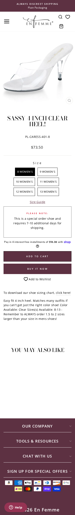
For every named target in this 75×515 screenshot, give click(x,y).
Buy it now (37, 268)
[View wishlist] (67, 16)
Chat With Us (37, 456)
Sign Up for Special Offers (37, 471)
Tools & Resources (37, 441)
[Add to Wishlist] (9, 364)
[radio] (25, 172)
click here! (63, 293)
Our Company (37, 426)
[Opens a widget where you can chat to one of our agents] (15, 508)
